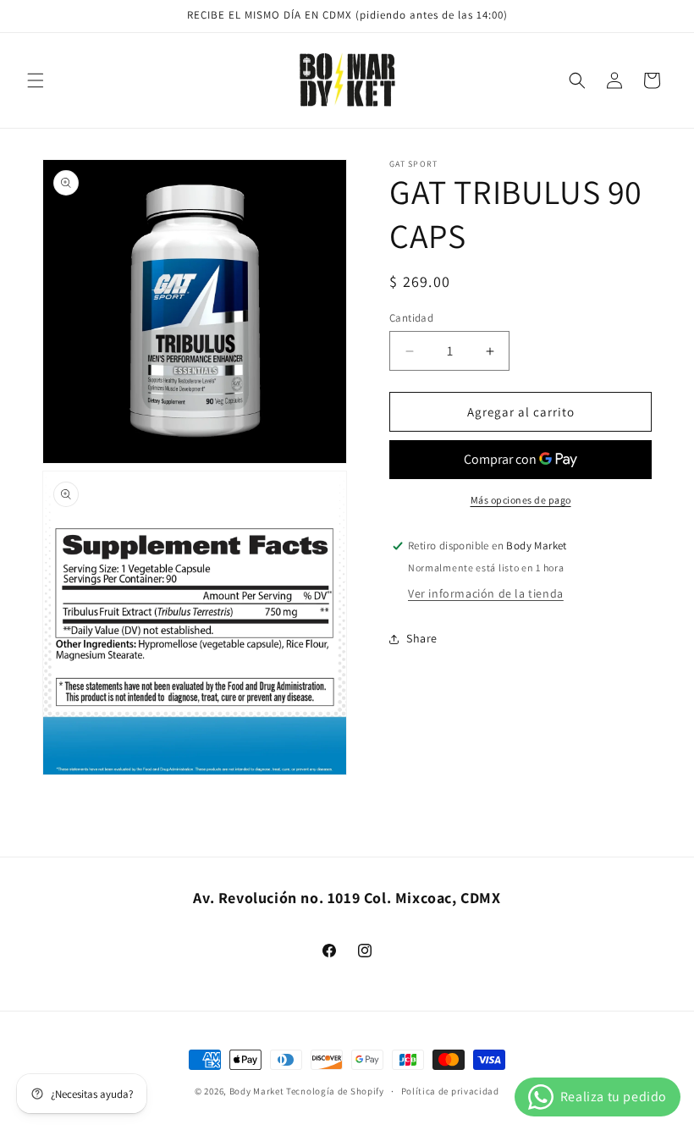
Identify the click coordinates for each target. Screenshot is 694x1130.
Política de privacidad (450, 1091)
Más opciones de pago (521, 499)
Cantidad (411, 318)
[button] (35, 80)
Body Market (256, 1091)
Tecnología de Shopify (335, 1091)
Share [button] (422, 638)
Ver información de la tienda (486, 593)
